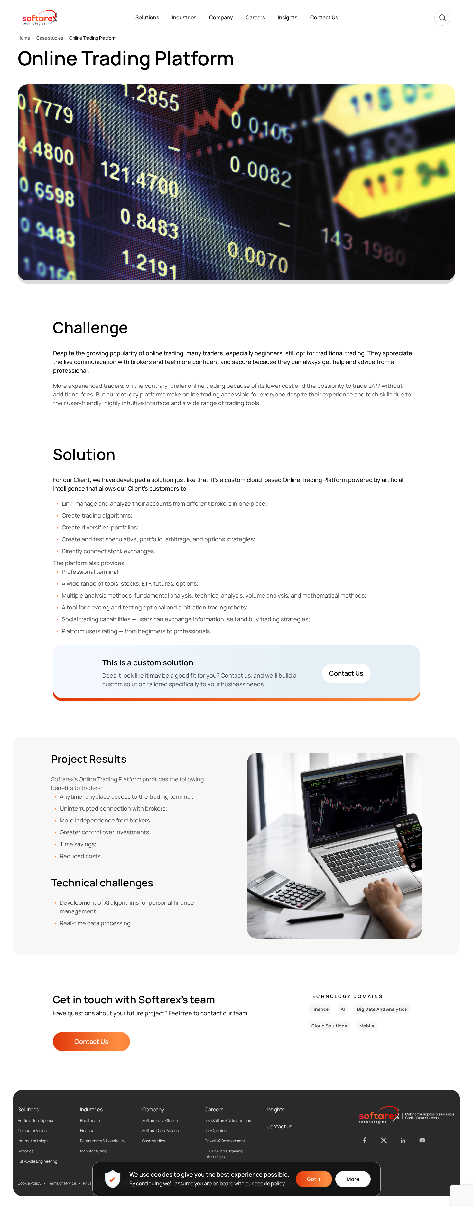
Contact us (279, 1126)
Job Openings (216, 1130)
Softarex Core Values (160, 1130)
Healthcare (90, 1120)
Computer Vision (32, 1130)
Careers (255, 17)
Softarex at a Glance (160, 1120)
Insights (287, 17)
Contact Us (324, 17)
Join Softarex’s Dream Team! (229, 1120)
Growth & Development (225, 1140)
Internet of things (33, 1140)
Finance (87, 1130)
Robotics (25, 1151)
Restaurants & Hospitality (102, 1140)
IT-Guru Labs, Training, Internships (224, 1154)
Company (221, 17)
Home (24, 38)
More (353, 1179)
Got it (314, 1179)
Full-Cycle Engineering (37, 1161)
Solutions (147, 17)
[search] (442, 18)
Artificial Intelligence (36, 1120)
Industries (184, 17)
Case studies (49, 38)
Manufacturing (93, 1151)
